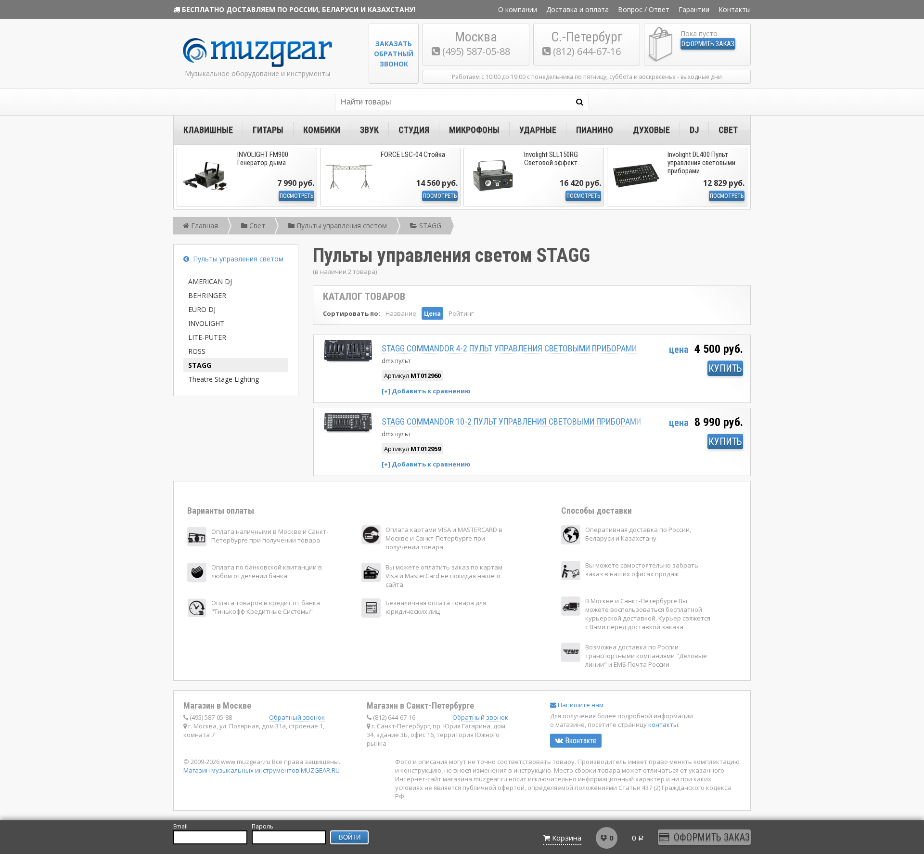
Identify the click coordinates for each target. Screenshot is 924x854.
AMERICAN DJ (210, 281)
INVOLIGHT (206, 323)
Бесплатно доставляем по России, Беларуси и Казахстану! (298, 9)
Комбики (321, 130)
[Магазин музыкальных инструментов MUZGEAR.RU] (257, 65)
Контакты (735, 9)
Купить (725, 368)
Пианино (594, 130)
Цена (432, 313)
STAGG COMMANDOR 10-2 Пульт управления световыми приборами (511, 421)
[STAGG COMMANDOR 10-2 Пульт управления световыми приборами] (348, 430)
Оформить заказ (707, 44)
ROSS (196, 351)
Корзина (566, 837)
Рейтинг (461, 313)
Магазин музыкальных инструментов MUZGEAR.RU (261, 770)
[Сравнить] (426, 390)
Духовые (651, 130)
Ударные (537, 130)
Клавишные (208, 130)
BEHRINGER (207, 295)
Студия (413, 130)
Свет (728, 130)
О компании (517, 9)
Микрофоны (474, 130)
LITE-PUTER (207, 337)
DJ (694, 130)
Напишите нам (579, 704)
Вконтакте (580, 740)
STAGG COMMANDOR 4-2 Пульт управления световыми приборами (509, 348)
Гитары (268, 130)
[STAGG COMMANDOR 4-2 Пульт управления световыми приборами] (348, 359)
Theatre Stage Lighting (223, 379)
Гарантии (694, 9)
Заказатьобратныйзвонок (393, 53)
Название (400, 313)
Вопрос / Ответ (643, 9)
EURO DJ (202, 309)
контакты (663, 724)
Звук (369, 130)
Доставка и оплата (577, 9)
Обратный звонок (297, 717)
